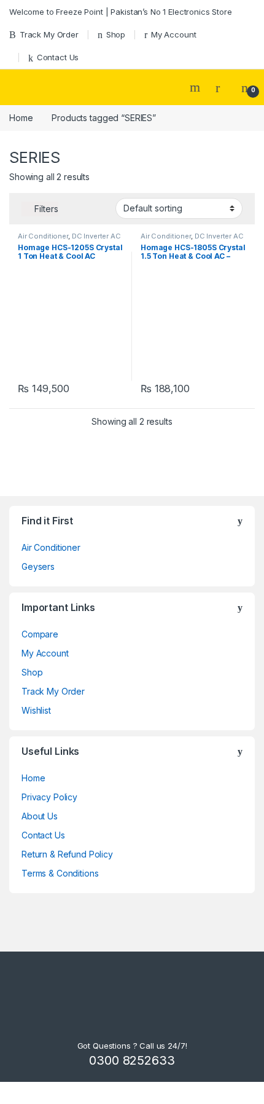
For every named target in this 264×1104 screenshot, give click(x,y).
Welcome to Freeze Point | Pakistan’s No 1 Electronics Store (120, 12)
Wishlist (36, 710)
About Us (39, 816)
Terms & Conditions (59, 873)
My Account (173, 34)
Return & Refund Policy (67, 854)
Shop (115, 34)
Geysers (38, 566)
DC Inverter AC (96, 236)
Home (21, 117)
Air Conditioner (43, 236)
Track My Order (49, 34)
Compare (39, 634)
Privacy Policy (49, 797)
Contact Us (58, 57)
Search (196, 87)
